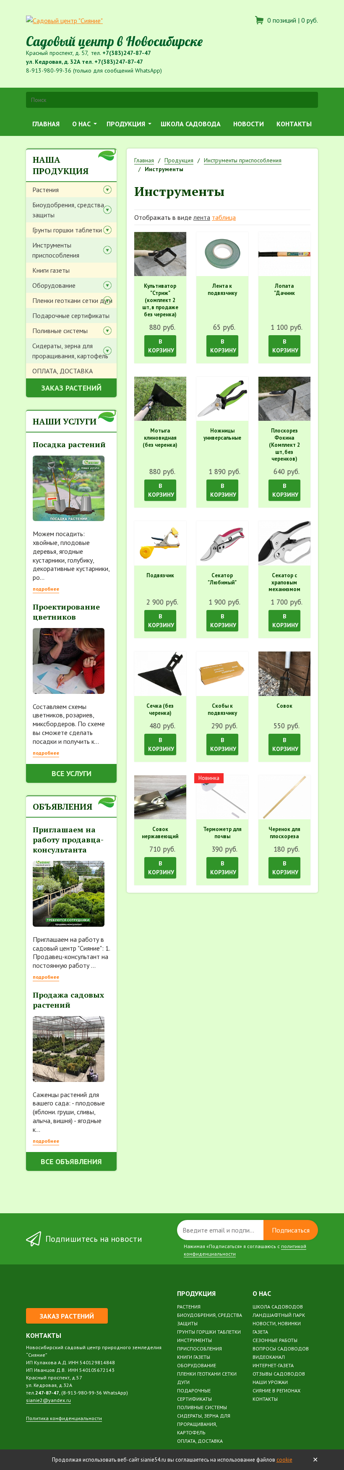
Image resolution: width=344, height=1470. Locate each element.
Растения (45, 189)
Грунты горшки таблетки (67, 230)
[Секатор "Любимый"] (222, 543)
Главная (46, 124)
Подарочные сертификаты (70, 315)
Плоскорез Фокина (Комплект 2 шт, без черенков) (284, 445)
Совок (284, 706)
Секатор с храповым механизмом (284, 582)
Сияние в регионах (276, 1390)
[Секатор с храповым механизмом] (284, 543)
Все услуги (71, 773)
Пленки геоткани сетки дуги (72, 300)
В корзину (161, 346)
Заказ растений (71, 388)
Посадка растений (69, 444)
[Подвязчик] (160, 543)
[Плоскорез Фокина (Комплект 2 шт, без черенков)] (284, 399)
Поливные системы (60, 330)
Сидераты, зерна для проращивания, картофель (70, 350)
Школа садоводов (278, 1306)
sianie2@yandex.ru (48, 1400)
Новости (248, 124)
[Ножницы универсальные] (222, 399)
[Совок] (284, 674)
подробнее (46, 589)
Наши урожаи (270, 1382)
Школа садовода (191, 124)
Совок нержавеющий (160, 833)
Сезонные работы (275, 1340)
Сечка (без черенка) (160, 710)
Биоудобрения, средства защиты (68, 210)
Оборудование (54, 285)
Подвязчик (160, 575)
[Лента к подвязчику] (222, 254)
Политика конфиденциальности (64, 1418)
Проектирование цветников (66, 612)
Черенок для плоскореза (284, 833)
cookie (284, 1459)
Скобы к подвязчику (222, 710)
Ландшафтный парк (279, 1315)
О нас (81, 124)
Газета (260, 1332)
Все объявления (71, 1161)
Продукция (126, 124)
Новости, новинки (277, 1323)
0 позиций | (292, 20)
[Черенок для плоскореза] (284, 797)
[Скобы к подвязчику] (222, 674)
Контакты (294, 124)
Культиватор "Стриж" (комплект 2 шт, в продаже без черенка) (160, 300)
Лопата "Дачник (284, 290)
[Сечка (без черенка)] (160, 674)
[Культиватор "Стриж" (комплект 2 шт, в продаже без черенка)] (160, 254)
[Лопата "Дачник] (284, 254)
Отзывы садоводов (279, 1374)
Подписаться (291, 1230)
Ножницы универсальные (222, 434)
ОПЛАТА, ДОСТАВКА (62, 371)
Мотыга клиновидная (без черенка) (160, 437)
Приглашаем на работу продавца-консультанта (68, 839)
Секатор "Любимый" (222, 579)
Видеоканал (269, 1357)
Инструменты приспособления (55, 250)
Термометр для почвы (222, 833)
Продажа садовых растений (68, 1000)
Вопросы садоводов (281, 1348)
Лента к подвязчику (222, 290)
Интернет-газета (273, 1365)
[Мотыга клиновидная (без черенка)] (160, 399)
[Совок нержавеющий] (160, 797)
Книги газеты (51, 270)
